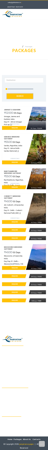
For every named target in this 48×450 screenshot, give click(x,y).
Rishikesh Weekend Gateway (14, 397)
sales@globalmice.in (14, 2)
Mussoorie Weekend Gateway (15, 401)
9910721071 (19, 7)
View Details (14, 124)
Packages (22, 21)
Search (39, 36)
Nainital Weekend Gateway (13, 404)
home (18, 46)
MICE (40, 23)
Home (6, 21)
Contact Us (26, 36)
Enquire (15, 128)
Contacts (37, 439)
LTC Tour (8, 36)
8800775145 (11, 7)
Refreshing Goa (8, 394)
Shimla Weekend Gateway (13, 390)
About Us (39, 21)
